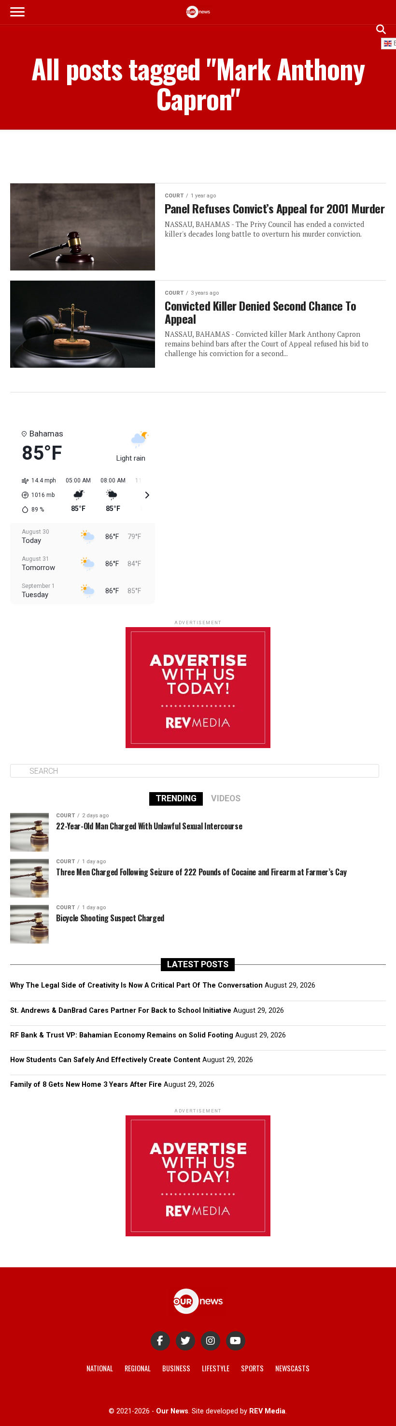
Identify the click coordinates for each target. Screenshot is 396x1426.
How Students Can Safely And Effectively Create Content (105, 1060)
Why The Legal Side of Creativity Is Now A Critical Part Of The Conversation (136, 985)
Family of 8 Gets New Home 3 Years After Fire (86, 1085)
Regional (138, 1368)
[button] (35, 495)
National (99, 1368)
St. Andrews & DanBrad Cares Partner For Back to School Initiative (120, 1010)
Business (176, 1368)
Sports (252, 1368)
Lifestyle (215, 1368)
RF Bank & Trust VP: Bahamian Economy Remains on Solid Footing (121, 1035)
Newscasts (292, 1368)
